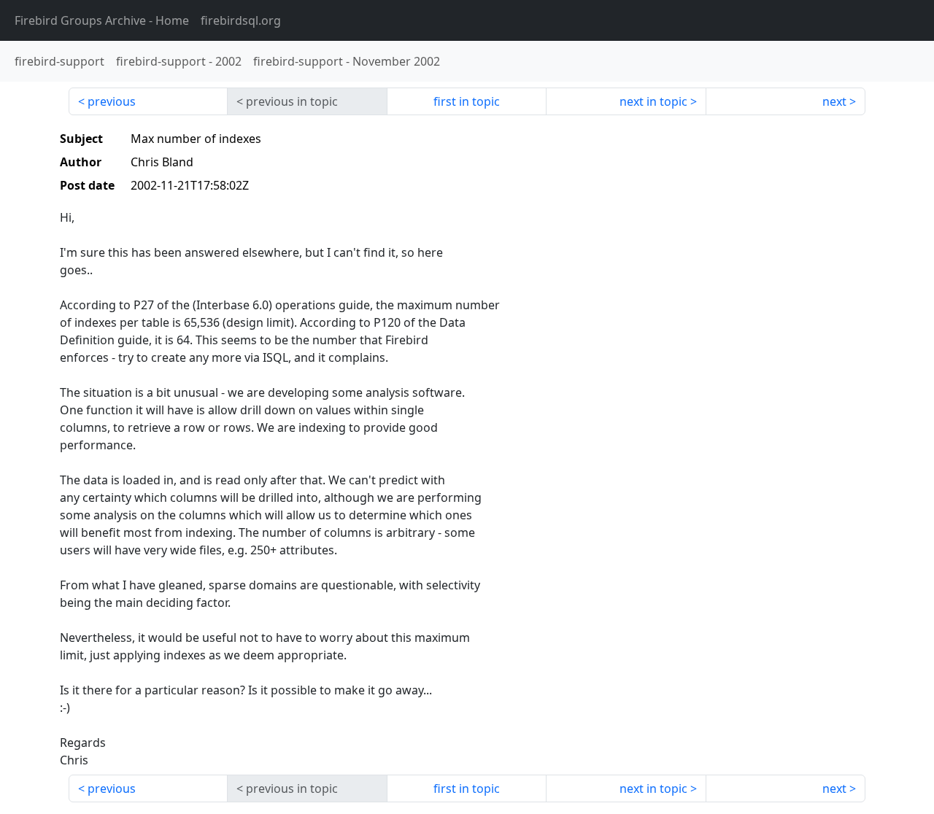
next (834, 101)
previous (112, 101)
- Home (102, 20)
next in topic (653, 101)
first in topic (466, 101)
